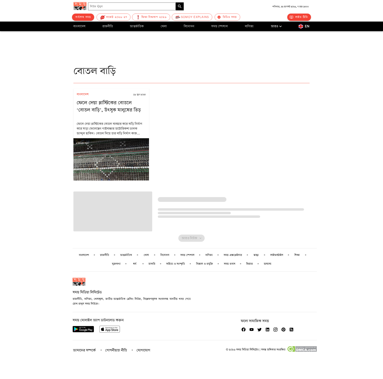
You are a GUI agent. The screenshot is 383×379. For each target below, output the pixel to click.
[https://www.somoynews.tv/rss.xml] (291, 329)
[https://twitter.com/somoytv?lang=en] (259, 329)
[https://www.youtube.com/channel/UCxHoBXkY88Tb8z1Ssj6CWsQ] (251, 329)
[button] (276, 26)
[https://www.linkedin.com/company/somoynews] (267, 329)
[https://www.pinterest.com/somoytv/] (283, 329)
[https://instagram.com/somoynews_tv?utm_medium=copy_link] (275, 329)
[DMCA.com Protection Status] (302, 351)
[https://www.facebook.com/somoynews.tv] (243, 329)
